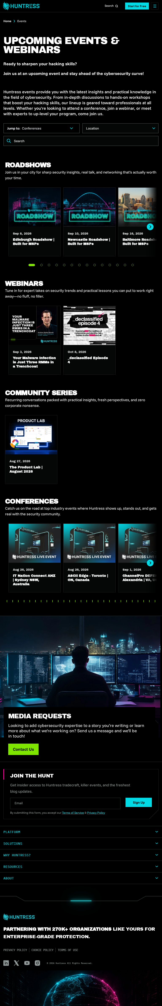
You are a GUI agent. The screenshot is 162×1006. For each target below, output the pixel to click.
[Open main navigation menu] (155, 6)
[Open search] (117, 6)
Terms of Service (73, 813)
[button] (137, 6)
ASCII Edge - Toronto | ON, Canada (89, 558)
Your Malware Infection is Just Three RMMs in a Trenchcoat (34, 340)
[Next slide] (150, 226)
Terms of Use (68, 950)
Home (7, 21)
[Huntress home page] (79, 917)
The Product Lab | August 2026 (31, 449)
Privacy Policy (15, 950)
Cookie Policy (42, 950)
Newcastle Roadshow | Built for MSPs (89, 221)
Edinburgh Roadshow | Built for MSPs (34, 221)
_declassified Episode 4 (89, 340)
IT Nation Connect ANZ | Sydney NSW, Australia (34, 558)
